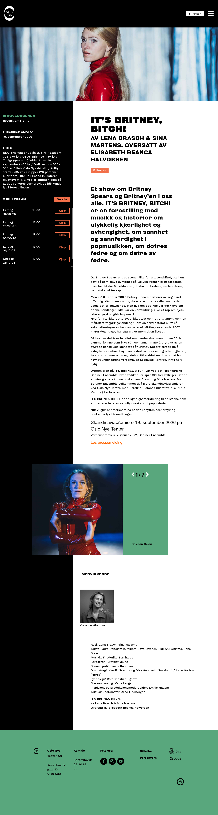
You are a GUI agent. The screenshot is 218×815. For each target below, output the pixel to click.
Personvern (148, 757)
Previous (29, 509)
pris (7, 147)
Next (170, 509)
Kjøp (62, 210)
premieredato (18, 131)
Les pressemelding (106, 442)
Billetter (194, 13)
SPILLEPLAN (14, 199)
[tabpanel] (100, 509)
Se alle (62, 199)
